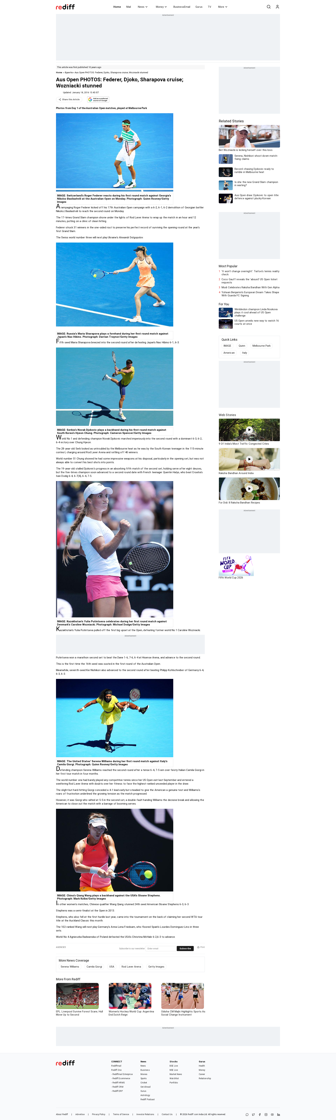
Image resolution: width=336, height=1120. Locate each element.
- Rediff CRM (117, 1087)
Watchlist (174, 1078)
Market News (176, 1074)
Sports (69, 72)
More (221, 6)
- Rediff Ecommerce (120, 1078)
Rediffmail (116, 1066)
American (229, 352)
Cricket (144, 1082)
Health (202, 1066)
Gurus (198, 6)
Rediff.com (193, 1114)
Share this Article (71, 99)
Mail (128, 6)
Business (145, 1070)
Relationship (205, 1078)
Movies (144, 1074)
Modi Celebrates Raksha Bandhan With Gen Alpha (250, 287)
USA (111, 966)
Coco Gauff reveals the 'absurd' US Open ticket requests (249, 281)
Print (202, 947)
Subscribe (185, 948)
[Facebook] (259, 1114)
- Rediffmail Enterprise (121, 1074)
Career (202, 1074)
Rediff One (116, 1070)
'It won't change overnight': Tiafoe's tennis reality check (250, 273)
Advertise (80, 1114)
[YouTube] (272, 1114)
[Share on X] (253, 1114)
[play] (249, 429)
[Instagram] (266, 1114)
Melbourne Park (262, 345)
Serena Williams (70, 966)
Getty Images (156, 966)
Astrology (145, 1095)
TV (209, 6)
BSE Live (174, 1066)
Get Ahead (145, 1087)
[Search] (268, 7)
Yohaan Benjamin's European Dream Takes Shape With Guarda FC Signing (250, 294)
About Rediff (62, 1114)
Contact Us (167, 1114)
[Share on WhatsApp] (247, 1114)
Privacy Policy (98, 1114)
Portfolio (174, 1082)
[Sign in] (277, 7)
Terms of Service (121, 1114)
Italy (244, 352)
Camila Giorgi (94, 966)
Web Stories (227, 415)
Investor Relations (145, 1114)
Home (117, 6)
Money (160, 6)
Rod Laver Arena (131, 966)
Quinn (242, 345)
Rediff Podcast (148, 1099)
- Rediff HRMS (117, 1082)
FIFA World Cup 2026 (231, 577)
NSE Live (174, 1070)
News (141, 6)
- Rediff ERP (116, 1091)
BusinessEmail (181, 6)
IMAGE (227, 345)
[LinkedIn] (278, 1114)
